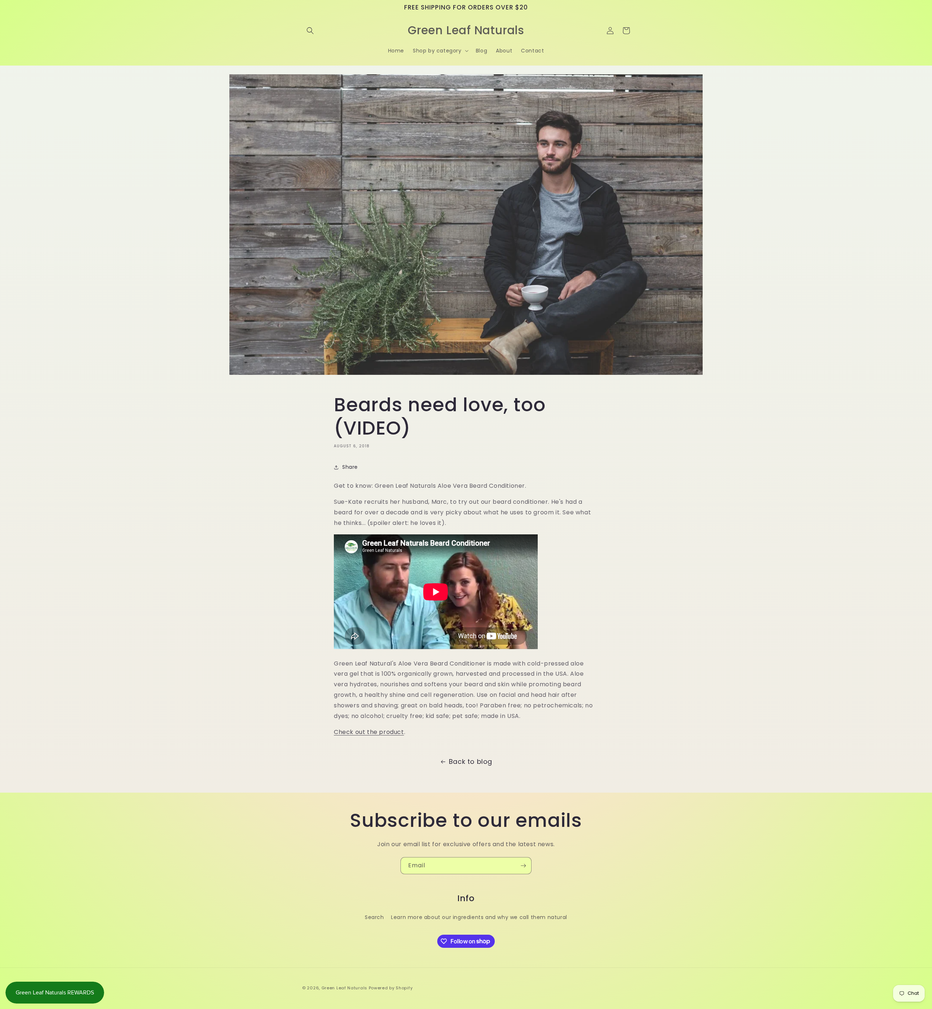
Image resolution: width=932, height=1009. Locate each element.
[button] (310, 31)
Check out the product (369, 732)
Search (374, 916)
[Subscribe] (523, 865)
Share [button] (350, 467)
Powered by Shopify (391, 988)
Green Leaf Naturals (344, 988)
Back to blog (470, 761)
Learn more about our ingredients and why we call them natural (479, 916)
